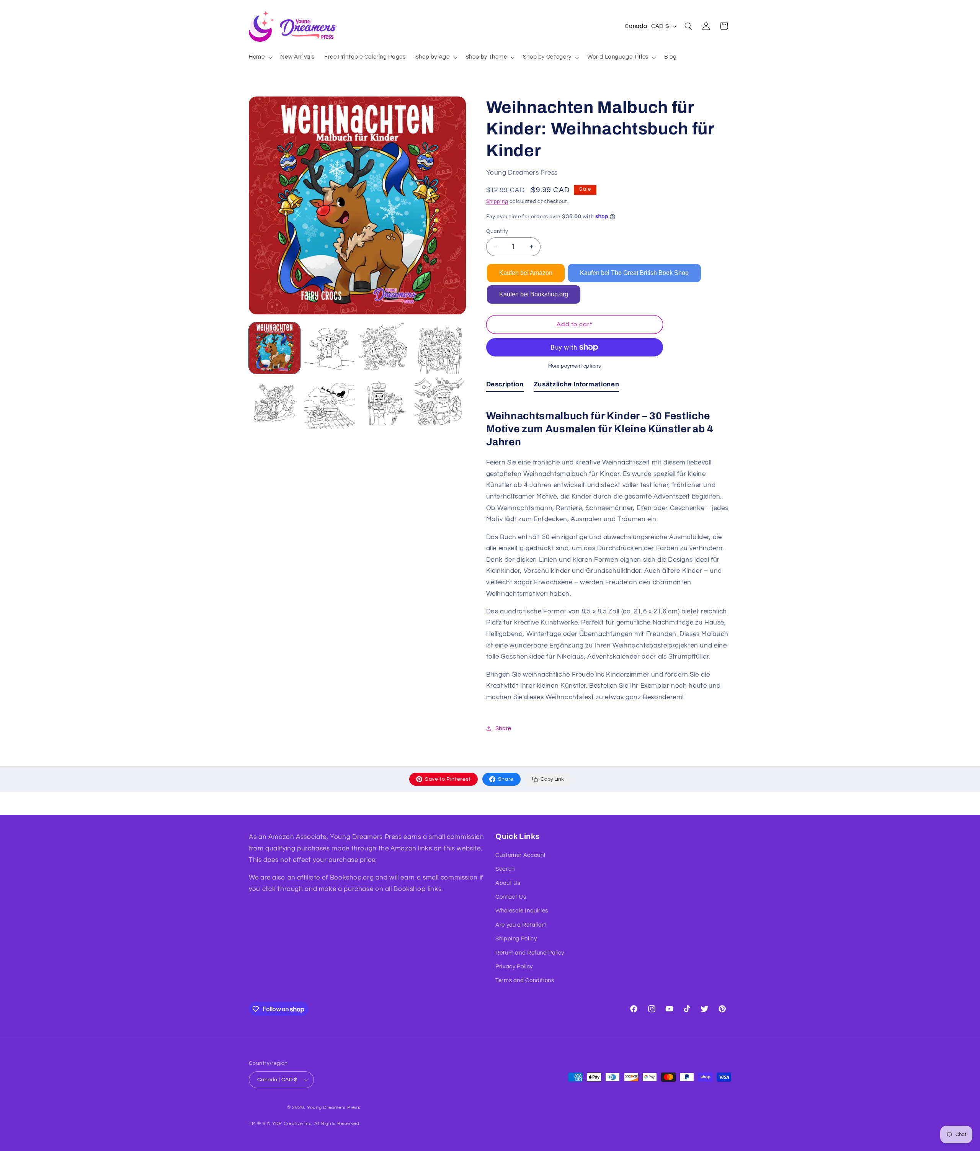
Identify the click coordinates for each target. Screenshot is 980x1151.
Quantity (497, 231)
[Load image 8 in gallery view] (440, 403)
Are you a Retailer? (521, 925)
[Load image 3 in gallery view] (385, 348)
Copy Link (552, 779)
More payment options (574, 366)
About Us (508, 883)
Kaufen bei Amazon (525, 273)
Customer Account (520, 855)
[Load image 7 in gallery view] (385, 403)
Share (506, 779)
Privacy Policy (514, 967)
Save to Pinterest (448, 779)
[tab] (505, 386)
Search (505, 869)
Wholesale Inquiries (521, 911)
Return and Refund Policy (529, 953)
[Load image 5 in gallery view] (274, 403)
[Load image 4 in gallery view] (440, 348)
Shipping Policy (516, 939)
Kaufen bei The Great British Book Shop (634, 273)
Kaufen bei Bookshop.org (533, 294)
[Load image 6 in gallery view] (329, 403)
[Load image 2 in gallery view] (329, 348)
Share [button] (503, 728)
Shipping (497, 201)
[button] (259, 57)
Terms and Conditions (524, 980)
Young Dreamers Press (334, 1107)
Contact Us (510, 897)
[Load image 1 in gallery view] (274, 348)
